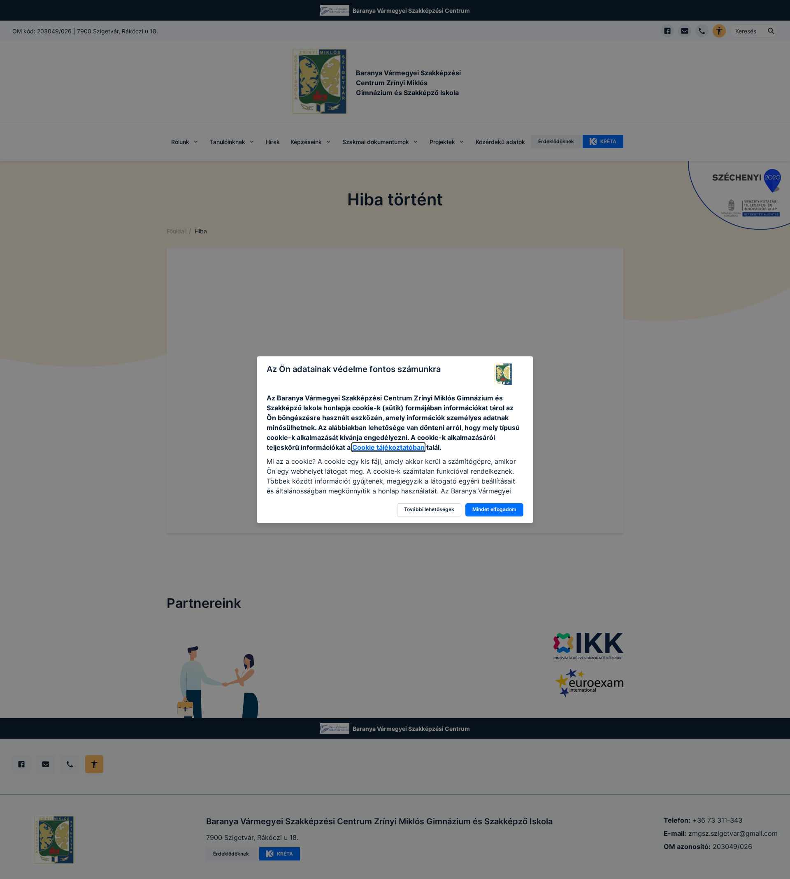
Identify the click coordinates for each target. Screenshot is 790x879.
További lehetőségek (429, 509)
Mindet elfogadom (494, 509)
